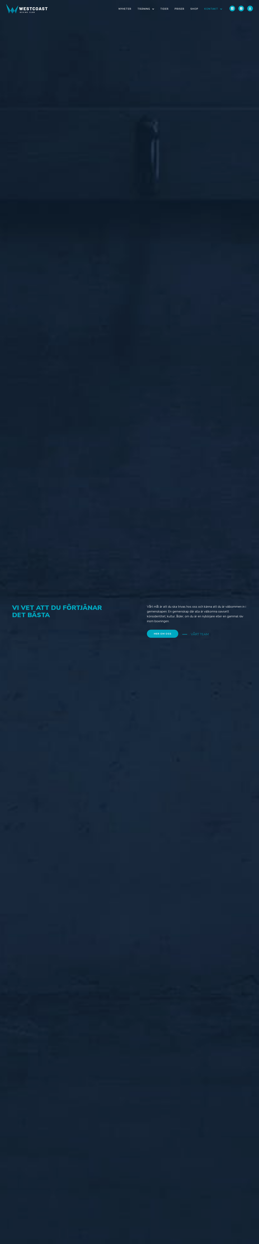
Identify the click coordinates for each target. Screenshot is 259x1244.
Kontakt (211, 9)
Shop (194, 9)
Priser (179, 9)
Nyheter (125, 9)
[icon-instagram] (232, 9)
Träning (143, 9)
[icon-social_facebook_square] (241, 9)
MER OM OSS (162, 633)
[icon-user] (250, 9)
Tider (164, 9)
